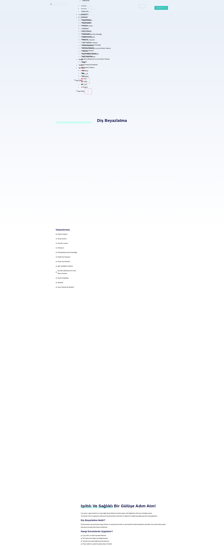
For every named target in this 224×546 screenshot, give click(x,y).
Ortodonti (84, 62)
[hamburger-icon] (142, 6)
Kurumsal (83, 8)
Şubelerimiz (84, 14)
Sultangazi (84, 17)
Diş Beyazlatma (86, 42)
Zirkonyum (84, 39)
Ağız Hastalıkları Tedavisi (88, 53)
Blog (82, 73)
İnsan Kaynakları (86, 22)
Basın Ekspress (86, 20)
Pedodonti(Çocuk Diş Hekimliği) (91, 45)
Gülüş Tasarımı (85, 34)
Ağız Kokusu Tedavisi (87, 67)
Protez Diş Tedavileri (87, 50)
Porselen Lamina (86, 36)
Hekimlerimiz (84, 25)
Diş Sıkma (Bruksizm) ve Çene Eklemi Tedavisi (95, 59)
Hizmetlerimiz (84, 28)
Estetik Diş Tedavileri (87, 48)
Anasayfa (83, 5)
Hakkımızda (84, 11)
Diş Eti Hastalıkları (86, 56)
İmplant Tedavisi (86, 31)
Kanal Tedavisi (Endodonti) (89, 64)
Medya (83, 70)
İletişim (83, 76)
